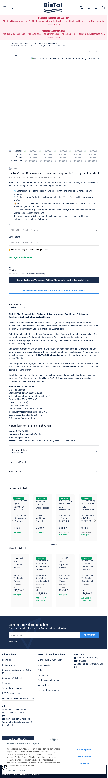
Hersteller (6, 660)
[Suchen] (11, 7)
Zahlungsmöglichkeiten (13, 678)
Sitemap (6, 683)
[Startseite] (53, 7)
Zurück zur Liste (16, 43)
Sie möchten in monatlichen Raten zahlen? (54, 290)
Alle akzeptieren (84, 749)
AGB (40, 670)
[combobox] (54, 230)
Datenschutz (24, 770)
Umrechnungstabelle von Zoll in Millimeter (16, 671)
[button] (82, 7)
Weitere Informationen (74, 290)
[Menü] (5, 7)
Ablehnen (84, 764)
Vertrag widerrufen (18, 739)
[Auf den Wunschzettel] (25, 499)
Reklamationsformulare (49, 690)
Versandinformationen (12, 688)
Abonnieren (89, 635)
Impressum (11, 770)
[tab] (53, 544)
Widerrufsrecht (45, 685)
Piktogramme (8, 665)
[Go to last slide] (13, 520)
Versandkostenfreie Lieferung (33, 274)
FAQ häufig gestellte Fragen (15, 698)
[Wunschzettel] (89, 7)
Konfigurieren (84, 756)
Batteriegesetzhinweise (48, 680)
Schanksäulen (55, 177)
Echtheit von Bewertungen (50, 660)
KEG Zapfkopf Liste (11, 693)
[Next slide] (95, 520)
